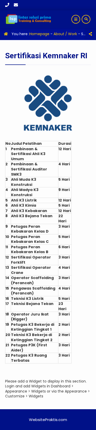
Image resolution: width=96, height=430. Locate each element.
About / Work (65, 33)
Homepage (39, 33)
